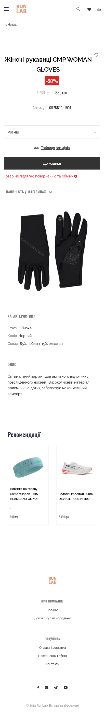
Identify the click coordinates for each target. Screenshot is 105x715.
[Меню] (7, 9)
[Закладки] (89, 9)
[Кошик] (99, 9)
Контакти (52, 664)
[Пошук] (78, 9)
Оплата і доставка (52, 648)
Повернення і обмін (52, 656)
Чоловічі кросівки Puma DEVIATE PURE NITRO (76, 496)
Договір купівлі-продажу (52, 618)
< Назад (11, 24)
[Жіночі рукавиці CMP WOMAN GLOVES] (52, 251)
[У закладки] (96, 55)
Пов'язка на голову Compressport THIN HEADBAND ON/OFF (25, 494)
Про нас (52, 610)
